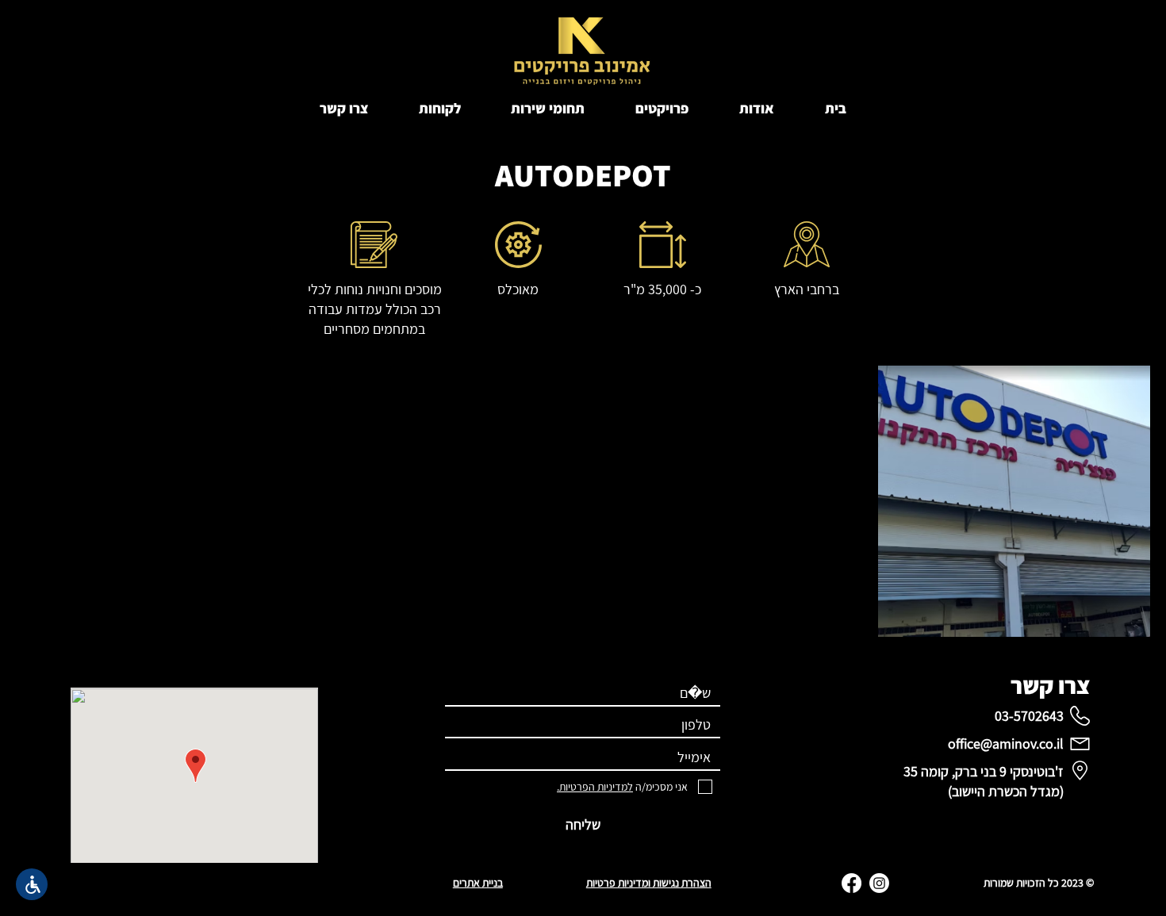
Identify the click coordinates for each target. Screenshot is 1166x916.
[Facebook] (851, 883)
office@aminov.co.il (1006, 743)
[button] (662, 108)
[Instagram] (879, 883)
